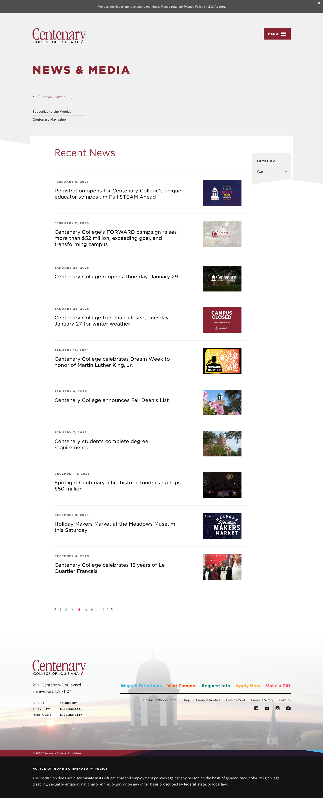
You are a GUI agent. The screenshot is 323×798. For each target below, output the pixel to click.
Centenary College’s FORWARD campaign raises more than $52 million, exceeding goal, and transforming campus (115, 238)
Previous (55, 609)
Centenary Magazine (49, 119)
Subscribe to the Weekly (52, 111)
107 (104, 609)
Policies (285, 700)
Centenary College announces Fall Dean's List (111, 400)
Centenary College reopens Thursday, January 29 (116, 276)
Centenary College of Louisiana (59, 35)
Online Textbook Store (159, 700)
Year (260, 171)
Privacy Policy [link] (193, 6)
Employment (235, 700)
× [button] (319, 3)
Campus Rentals (208, 700)
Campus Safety (262, 700)
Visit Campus (181, 685)
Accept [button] (219, 6)
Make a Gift (278, 685)
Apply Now (248, 685)
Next (112, 609)
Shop (186, 700)
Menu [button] (273, 34)
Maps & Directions (141, 685)
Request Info (216, 685)
